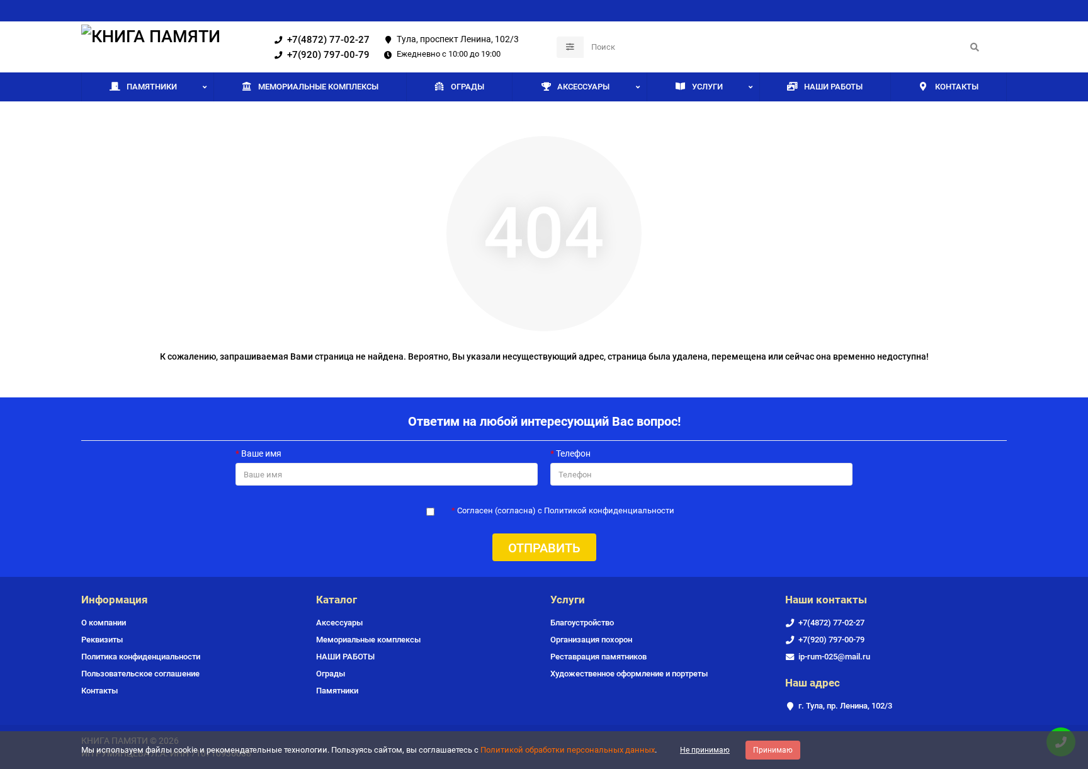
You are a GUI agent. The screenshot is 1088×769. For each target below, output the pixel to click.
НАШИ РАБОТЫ (345, 656)
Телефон (573, 453)
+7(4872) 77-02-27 (328, 39)
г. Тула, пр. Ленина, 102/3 (845, 705)
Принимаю (773, 750)
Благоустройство (582, 622)
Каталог (336, 599)
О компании (103, 622)
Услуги (707, 86)
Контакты (99, 690)
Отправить (544, 547)
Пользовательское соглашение (140, 673)
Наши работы (833, 86)
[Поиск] (974, 47)
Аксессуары (583, 86)
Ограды (467, 86)
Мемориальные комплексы (318, 86)
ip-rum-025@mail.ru (834, 656)
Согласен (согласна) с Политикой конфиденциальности (565, 510)
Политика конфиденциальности (140, 656)
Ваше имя (261, 453)
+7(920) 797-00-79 (328, 54)
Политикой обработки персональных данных (567, 750)
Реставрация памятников (598, 656)
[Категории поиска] (570, 47)
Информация (114, 599)
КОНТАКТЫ (956, 86)
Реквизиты (102, 639)
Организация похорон (591, 639)
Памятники (152, 86)
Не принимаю (705, 750)
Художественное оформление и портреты (629, 673)
